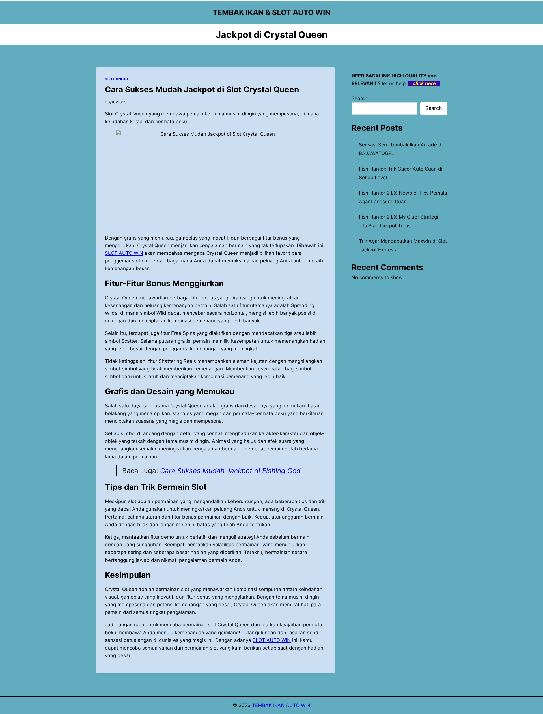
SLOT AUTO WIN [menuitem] (124, 253)
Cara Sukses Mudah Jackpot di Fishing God (230, 471)
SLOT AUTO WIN (272, 640)
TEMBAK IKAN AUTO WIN (281, 705)
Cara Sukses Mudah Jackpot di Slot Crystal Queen (202, 89)
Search (359, 98)
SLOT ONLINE (117, 79)
